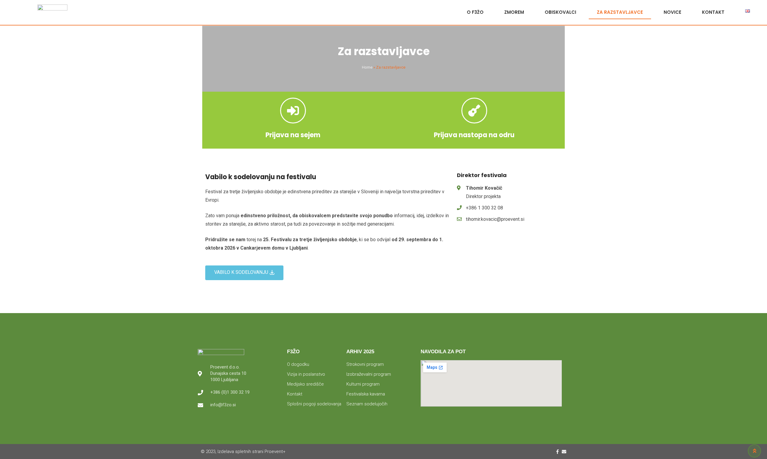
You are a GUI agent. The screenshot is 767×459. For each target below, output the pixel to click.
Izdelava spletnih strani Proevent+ (252, 451)
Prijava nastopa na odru (474, 135)
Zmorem (514, 12)
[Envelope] (564, 451)
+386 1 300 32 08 (484, 208)
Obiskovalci (560, 12)
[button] (244, 272)
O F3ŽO (475, 12)
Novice (672, 12)
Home (367, 67)
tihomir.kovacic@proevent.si (495, 219)
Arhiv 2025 (360, 351)
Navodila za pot (443, 351)
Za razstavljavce (620, 12)
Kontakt (713, 12)
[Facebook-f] (557, 451)
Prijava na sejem (292, 135)
